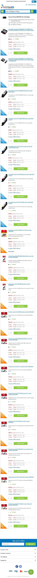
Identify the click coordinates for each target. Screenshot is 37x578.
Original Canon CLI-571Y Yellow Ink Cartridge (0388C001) (21, 477)
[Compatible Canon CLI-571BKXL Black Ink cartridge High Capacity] (4, 125)
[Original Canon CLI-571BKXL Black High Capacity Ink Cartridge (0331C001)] (4, 344)
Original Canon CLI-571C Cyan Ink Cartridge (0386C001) (20, 366)
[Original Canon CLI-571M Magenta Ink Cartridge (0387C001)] (4, 427)
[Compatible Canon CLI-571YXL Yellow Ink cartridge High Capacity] (4, 209)
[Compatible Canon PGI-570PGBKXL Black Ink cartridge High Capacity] (4, 97)
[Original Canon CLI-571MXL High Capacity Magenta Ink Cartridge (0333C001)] (4, 455)
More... (24, 36)
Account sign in (10, 1)
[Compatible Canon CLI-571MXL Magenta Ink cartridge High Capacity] (4, 181)
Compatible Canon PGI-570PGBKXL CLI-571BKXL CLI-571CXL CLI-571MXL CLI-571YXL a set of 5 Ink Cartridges (21, 30)
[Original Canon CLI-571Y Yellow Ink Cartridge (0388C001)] (4, 483)
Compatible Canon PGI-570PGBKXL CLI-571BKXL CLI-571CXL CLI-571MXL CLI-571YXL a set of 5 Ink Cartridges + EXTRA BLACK (21, 59)
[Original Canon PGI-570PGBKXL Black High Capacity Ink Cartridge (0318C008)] (4, 262)
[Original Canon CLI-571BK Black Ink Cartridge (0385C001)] (4, 317)
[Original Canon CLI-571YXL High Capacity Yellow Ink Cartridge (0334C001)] (4, 509)
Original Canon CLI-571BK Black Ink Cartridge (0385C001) (21, 311)
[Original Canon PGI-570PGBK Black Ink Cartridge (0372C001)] (4, 290)
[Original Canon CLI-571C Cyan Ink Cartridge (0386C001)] (4, 372)
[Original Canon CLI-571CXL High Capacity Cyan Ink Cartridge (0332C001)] (4, 399)
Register (16, 1)
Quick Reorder (22, 1)
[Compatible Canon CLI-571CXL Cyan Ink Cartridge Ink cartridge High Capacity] (4, 153)
